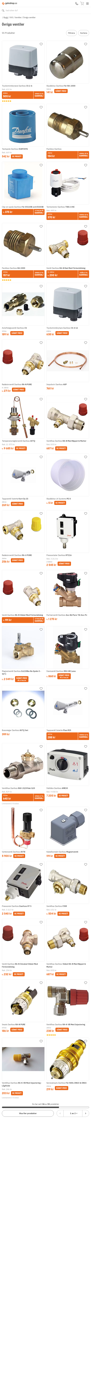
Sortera (83, 33)
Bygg (6, 17)
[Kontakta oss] (76, 3)
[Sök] (3, 10)
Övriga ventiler (29, 17)
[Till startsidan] (9, 3)
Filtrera (71, 33)
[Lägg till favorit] (41, 44)
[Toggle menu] (87, 3)
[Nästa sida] (85, 1113)
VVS (11, 17)
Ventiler (18, 17)
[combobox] (72, 1113)
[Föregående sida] (60, 1113)
